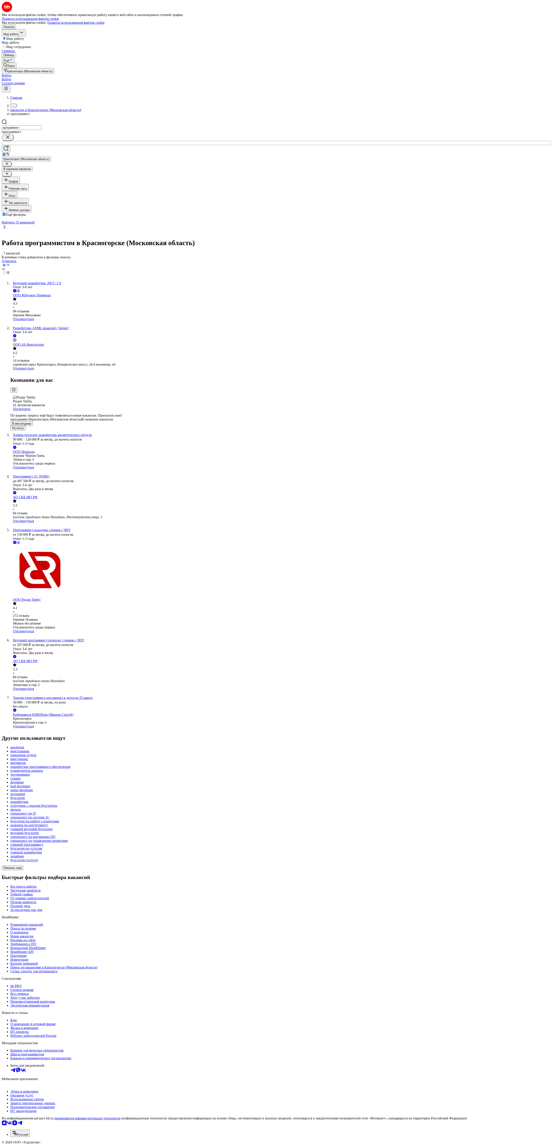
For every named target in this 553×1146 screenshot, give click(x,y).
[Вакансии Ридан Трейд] (281, 571)
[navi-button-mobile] (6, 88)
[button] (6, 75)
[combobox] (22, 127)
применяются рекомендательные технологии (87, 1118)
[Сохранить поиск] (6, 148)
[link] (9, 65)
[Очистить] (8, 137)
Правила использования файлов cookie (76, 22)
